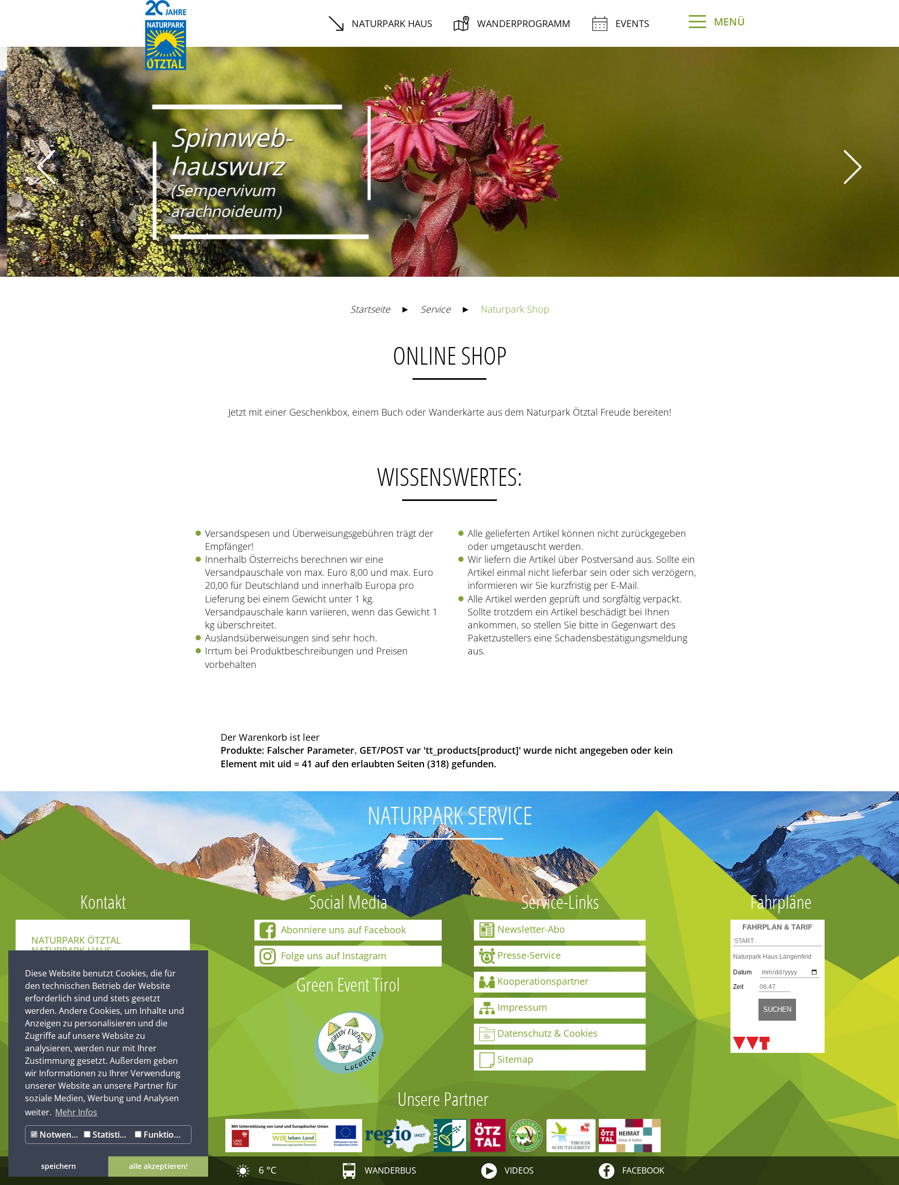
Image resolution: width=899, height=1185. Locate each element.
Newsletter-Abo (531, 929)
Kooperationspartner (542, 981)
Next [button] (853, 167)
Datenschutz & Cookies (547, 1033)
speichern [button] (58, 1166)
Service (435, 309)
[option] (449, 154)
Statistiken (111, 1134)
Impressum (522, 1007)
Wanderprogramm (523, 23)
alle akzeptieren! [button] (158, 1166)
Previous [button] (46, 167)
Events (632, 23)
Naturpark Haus (392, 23)
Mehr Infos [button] (76, 1112)
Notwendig (59, 1134)
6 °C (266, 1170)
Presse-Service (529, 955)
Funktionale (166, 1134)
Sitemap (515, 1059)
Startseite (370, 309)
